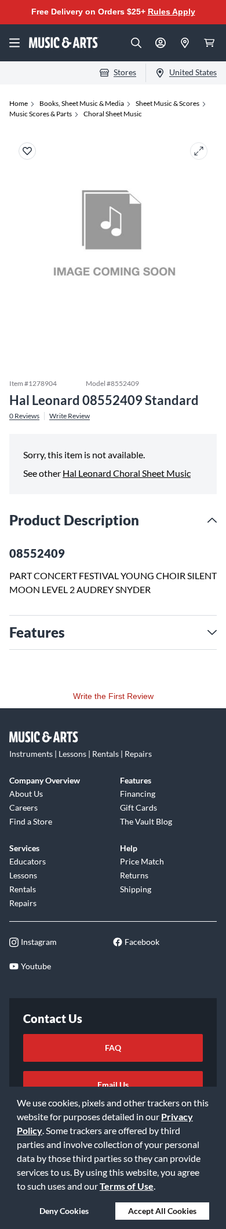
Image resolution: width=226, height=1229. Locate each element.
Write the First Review (113, 696)
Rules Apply (171, 11)
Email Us (113, 1085)
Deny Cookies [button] (64, 1211)
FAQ (113, 1048)
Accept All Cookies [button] (162, 1211)
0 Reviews (24, 416)
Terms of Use (127, 1185)
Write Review (69, 416)
